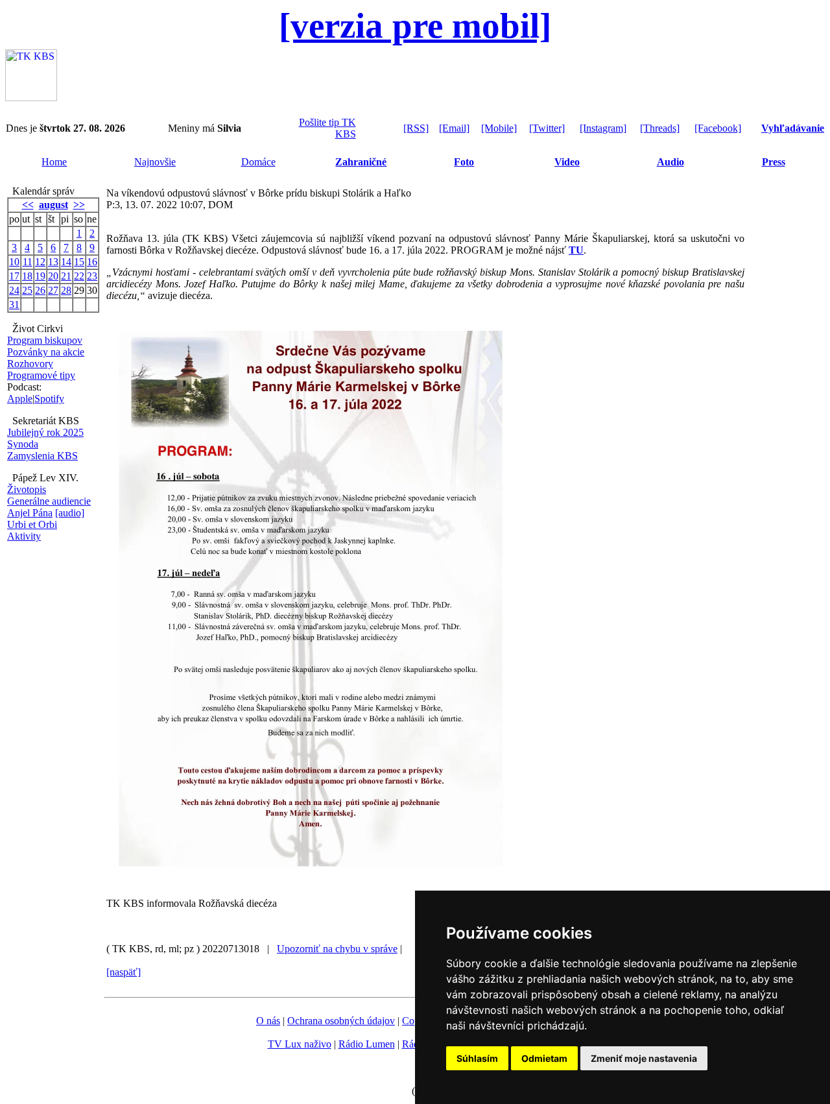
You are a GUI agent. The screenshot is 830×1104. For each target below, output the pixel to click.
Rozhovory (30, 363)
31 (14, 304)
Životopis (26, 489)
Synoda (22, 444)
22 (79, 276)
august (53, 204)
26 (40, 290)
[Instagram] (603, 128)
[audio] (69, 512)
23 (92, 276)
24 (14, 290)
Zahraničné (360, 161)
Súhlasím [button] (477, 1058)
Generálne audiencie (49, 501)
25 (27, 290)
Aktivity (24, 536)
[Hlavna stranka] (31, 97)
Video (567, 161)
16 (92, 261)
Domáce (258, 161)
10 (14, 261)
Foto (464, 161)
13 (53, 261)
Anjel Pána (30, 512)
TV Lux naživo (299, 1044)
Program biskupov (44, 340)
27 (53, 290)
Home (54, 161)
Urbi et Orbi (32, 524)
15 (79, 261)
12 (40, 261)
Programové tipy (41, 375)
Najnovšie (155, 161)
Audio (670, 161)
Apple (19, 398)
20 (53, 276)
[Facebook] (717, 128)
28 (66, 290)
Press (773, 161)
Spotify (49, 398)
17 (14, 276)
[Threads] (660, 128)
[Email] (454, 128)
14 (66, 261)
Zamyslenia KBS (42, 455)
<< (28, 204)
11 (27, 261)
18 (27, 276)
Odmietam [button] (544, 1058)
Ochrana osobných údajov (341, 1020)
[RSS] (416, 128)
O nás (268, 1020)
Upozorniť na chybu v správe (337, 948)
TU (576, 250)
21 (66, 276)
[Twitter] (547, 128)
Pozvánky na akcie (45, 351)
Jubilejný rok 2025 (45, 432)
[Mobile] (499, 128)
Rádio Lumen (366, 1044)
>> (79, 204)
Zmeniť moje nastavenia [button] (644, 1058)
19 (40, 276)
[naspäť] (123, 972)
